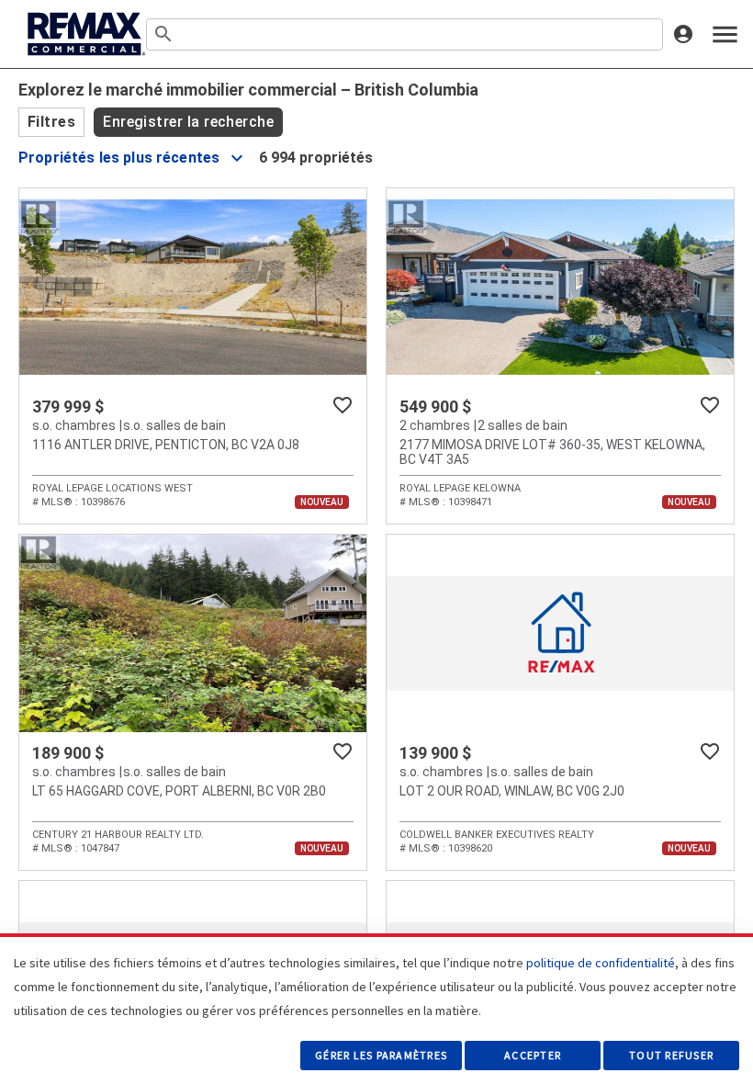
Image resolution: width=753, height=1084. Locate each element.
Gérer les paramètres (381, 1055)
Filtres (51, 121)
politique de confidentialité (600, 962)
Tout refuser (671, 1055)
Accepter (532, 1055)
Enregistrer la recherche (188, 121)
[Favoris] (343, 405)
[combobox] (404, 34)
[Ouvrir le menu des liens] (725, 34)
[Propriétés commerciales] (84, 34)
